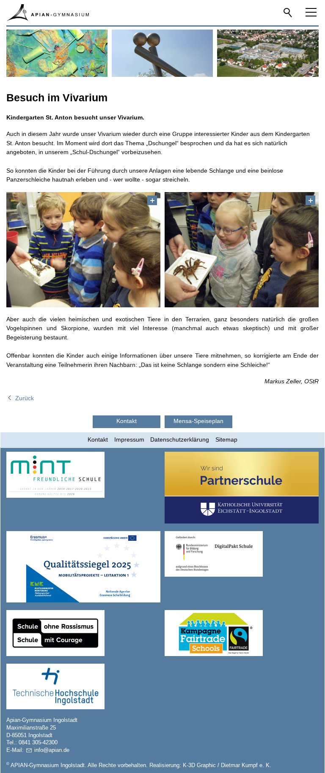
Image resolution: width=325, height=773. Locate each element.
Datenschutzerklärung (179, 439)
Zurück (24, 398)
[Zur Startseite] (47, 12)
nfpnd (51, 750)
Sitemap (226, 439)
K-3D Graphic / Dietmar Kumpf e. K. (227, 765)
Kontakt (98, 439)
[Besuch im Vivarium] (83, 249)
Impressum (129, 439)
